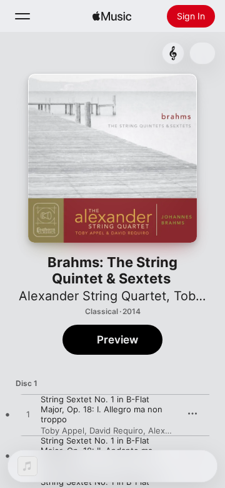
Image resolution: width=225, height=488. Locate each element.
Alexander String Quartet (92, 295)
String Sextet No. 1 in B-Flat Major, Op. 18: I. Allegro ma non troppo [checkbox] (101, 409)
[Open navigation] (22, 16)
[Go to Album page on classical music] (173, 53)
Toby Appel (62, 430)
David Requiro (116, 430)
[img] (111, 16)
